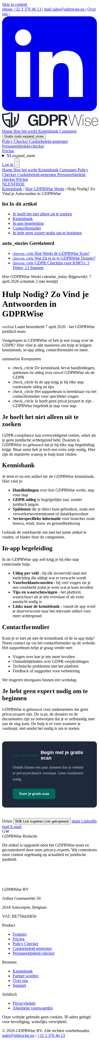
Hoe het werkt (25, 131)
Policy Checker (15, 141)
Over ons (20, 980)
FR (16, 184)
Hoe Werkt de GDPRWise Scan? (51, 253)
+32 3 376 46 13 (22, 9)
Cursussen (68, 131)
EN (11, 184)
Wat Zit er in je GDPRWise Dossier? (54, 258)
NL (21, 155)
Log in (8, 164)
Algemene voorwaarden (33, 1008)
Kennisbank (48, 131)
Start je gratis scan (34, 794)
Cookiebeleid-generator (48, 141)
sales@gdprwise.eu (65, 9)
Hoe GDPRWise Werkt (44, 189)
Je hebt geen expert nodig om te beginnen (47, 233)
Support (19, 985)
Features (20, 934)
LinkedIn (84, 821)
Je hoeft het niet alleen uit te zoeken (42, 214)
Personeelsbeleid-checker (23, 146)
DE (22, 184)
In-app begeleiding (28, 223)
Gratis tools (24, 136)
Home (7, 131)
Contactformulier (27, 228)
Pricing (8, 151)
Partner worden (25, 976)
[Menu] (17, 163)
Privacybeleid (24, 1003)
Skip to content (14, 4)
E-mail (11, 826)
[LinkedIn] (49, 109)
